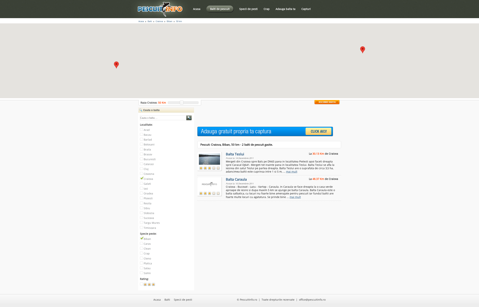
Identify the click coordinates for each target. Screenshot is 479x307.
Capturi (306, 9)
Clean (147, 248)
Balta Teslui (235, 154)
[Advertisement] (265, 115)
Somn (147, 273)
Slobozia (149, 213)
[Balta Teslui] (209, 158)
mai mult (291, 171)
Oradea (148, 193)
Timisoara (150, 228)
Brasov (148, 154)
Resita (147, 203)
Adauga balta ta (285, 9)
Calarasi (149, 164)
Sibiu (147, 208)
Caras (147, 243)
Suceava (149, 218)
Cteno (147, 258)
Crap (267, 9)
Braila (147, 149)
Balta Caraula (236, 179)
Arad (147, 130)
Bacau (147, 134)
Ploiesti (148, 198)
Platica (148, 263)
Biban (169, 21)
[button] (362, 49)
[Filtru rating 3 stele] (151, 285)
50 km (179, 21)
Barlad (148, 139)
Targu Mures (152, 223)
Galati (147, 183)
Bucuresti (150, 159)
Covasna (149, 174)
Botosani (149, 144)
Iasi (146, 188)
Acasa (196, 9)
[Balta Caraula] (209, 183)
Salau (147, 268)
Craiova (159, 21)
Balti (150, 21)
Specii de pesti (248, 9)
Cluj (146, 169)
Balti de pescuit (220, 9)
